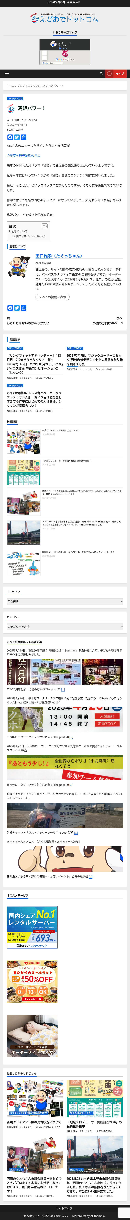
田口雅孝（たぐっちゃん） (24, 119)
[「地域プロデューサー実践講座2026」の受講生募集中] (95, 1099)
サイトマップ (64, 1208)
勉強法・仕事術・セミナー (81, 1113)
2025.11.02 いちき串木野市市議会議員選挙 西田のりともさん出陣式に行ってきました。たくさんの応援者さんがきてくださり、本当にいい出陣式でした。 (82, 523)
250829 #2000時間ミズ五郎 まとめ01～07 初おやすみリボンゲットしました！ (78, 551)
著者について (19, 231)
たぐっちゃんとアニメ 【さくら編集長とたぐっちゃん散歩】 (44, 842)
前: (28, 320)
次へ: (108, 320)
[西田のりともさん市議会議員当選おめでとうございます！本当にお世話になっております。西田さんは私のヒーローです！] (35, 1155)
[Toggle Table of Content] (43, 226)
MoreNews (79, 1216)
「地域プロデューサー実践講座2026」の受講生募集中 (66, 460)
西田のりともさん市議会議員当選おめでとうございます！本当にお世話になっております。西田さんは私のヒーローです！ (34, 1185)
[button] (7, 73)
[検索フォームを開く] (101, 73)
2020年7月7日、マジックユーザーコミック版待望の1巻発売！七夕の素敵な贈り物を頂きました (95, 359)
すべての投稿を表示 (52, 297)
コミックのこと (15, 98)
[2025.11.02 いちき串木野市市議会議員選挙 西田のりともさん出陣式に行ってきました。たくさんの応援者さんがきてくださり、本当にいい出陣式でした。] (95, 1155)
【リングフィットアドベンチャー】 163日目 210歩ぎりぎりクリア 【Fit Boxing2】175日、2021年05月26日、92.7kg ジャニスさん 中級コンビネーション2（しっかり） (35, 364)
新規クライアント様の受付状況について (60, 430)
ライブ (120, 74)
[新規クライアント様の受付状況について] (35, 1099)
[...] (63, 689)
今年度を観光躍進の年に (23, 156)
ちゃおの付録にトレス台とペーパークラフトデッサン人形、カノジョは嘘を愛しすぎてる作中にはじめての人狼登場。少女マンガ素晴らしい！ (34, 399)
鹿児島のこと (16, 1169)
